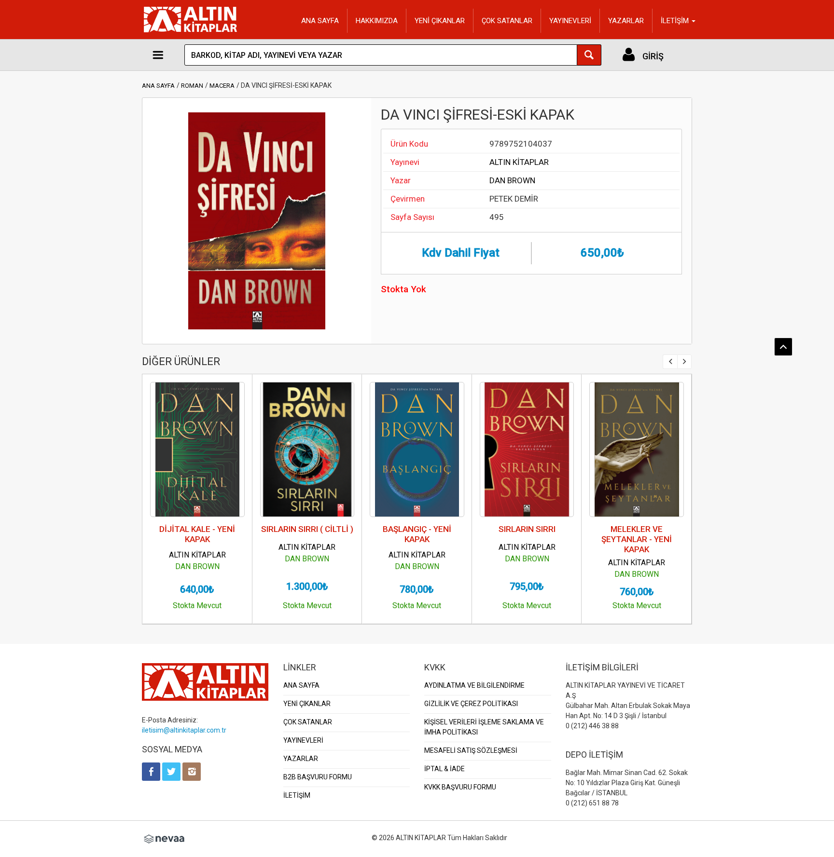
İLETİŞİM (296, 795)
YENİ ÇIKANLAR (440, 20)
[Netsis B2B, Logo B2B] (164, 838)
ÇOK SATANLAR (507, 20)
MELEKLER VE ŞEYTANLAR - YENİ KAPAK (636, 539)
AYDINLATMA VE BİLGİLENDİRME (474, 685)
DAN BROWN (512, 180)
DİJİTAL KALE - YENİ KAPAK (197, 534)
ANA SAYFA (320, 20)
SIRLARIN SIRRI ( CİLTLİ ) (307, 529)
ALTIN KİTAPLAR (519, 162)
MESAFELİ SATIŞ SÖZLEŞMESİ (470, 750)
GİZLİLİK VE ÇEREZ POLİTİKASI (471, 703)
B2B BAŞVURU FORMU (317, 777)
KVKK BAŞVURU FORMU (460, 787)
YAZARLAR (626, 20)
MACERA (222, 85)
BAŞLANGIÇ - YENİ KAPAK (417, 534)
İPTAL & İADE (444, 769)
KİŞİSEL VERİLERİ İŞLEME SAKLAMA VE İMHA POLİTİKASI (484, 727)
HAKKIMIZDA (377, 20)
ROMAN (192, 85)
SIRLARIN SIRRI (527, 529)
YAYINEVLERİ (570, 20)
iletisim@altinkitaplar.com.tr (184, 730)
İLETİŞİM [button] (676, 20)
